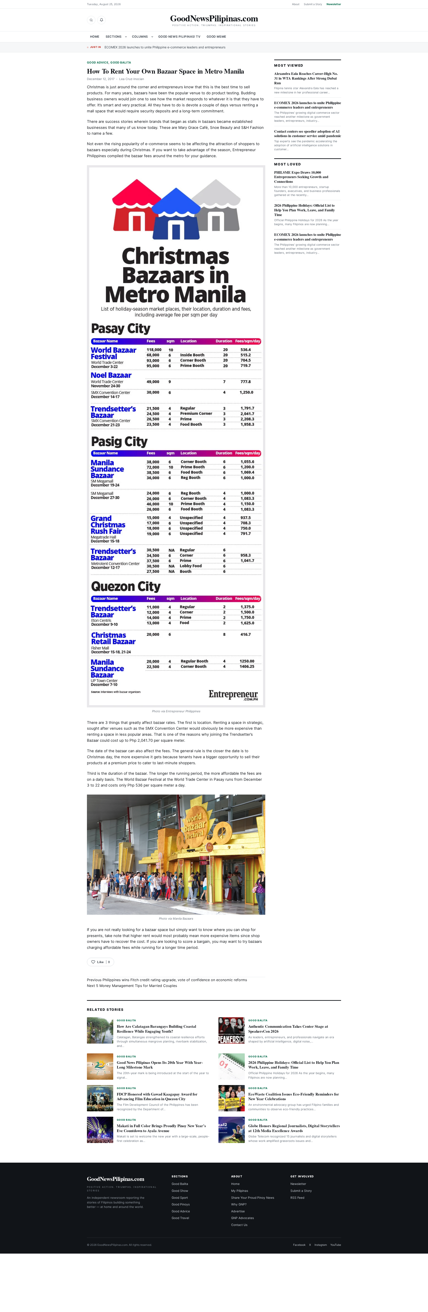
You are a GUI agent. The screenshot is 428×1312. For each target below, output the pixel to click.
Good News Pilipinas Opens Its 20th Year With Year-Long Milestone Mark (160, 1065)
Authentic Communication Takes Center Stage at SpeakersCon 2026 (288, 1029)
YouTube (335, 1244)
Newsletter (334, 4)
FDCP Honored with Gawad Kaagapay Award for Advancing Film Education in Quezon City (157, 1096)
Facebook (299, 1244)
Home (94, 36)
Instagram (321, 1244)
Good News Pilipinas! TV (179, 36)
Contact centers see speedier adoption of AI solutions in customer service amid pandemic (307, 133)
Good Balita (120, 62)
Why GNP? (239, 1204)
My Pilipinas (239, 1191)
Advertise (238, 1211)
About (295, 4)
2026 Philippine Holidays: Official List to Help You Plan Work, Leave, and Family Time (304, 210)
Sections (114, 36)
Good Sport (180, 1197)
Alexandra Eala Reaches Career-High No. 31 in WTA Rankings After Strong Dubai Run (306, 78)
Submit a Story (313, 4)
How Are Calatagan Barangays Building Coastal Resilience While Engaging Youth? (156, 1029)
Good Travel (180, 1218)
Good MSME (216, 36)
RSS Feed (297, 1197)
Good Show (180, 1191)
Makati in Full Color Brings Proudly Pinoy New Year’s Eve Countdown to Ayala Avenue (161, 1128)
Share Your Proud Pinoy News (252, 1197)
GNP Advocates (242, 1218)
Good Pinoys (181, 1204)
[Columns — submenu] (152, 36)
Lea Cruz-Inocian (131, 79)
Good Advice (97, 62)
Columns (140, 36)
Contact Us (239, 1225)
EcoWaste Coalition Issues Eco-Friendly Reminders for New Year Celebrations (293, 1096)
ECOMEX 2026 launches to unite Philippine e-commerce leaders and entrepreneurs (165, 47)
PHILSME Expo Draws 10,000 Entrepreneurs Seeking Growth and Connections (301, 177)
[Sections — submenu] (126, 36)
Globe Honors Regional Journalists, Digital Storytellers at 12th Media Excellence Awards (294, 1128)
